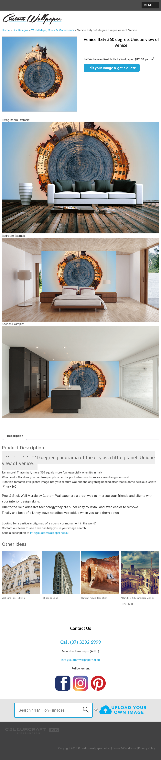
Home (6, 30)
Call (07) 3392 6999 (80, 642)
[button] (150, 5)
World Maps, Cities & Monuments (52, 30)
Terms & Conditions (124, 748)
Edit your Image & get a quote (112, 68)
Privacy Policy (146, 748)
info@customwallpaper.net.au (49, 533)
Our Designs (20, 30)
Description (15, 436)
